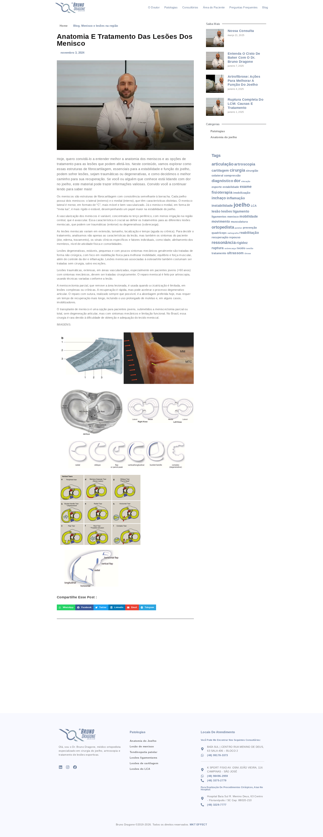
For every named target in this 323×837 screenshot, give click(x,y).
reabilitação (249, 233)
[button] (66, 607)
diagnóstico (222, 181)
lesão (216, 211)
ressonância (224, 242)
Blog (265, 7)
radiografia (233, 233)
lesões (226, 211)
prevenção (250, 227)
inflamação (236, 198)
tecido (241, 248)
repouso (234, 237)
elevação (245, 181)
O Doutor (154, 7)
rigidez (242, 243)
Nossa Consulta (241, 31)
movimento (221, 221)
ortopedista (223, 227)
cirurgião (252, 170)
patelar (238, 228)
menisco (233, 216)
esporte (217, 186)
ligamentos (219, 216)
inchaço (219, 198)
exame (246, 187)
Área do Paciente (214, 7)
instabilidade (222, 205)
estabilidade (231, 186)
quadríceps (219, 232)
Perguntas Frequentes (243, 7)
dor (237, 180)
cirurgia (237, 170)
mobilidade (248, 216)
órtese (247, 253)
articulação (222, 164)
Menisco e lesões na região (99, 25)
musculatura (239, 221)
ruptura (218, 248)
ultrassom (235, 253)
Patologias (171, 7)
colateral (217, 175)
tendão (249, 248)
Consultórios (190, 7)
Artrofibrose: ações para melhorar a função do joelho (244, 80)
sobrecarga (230, 248)
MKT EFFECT (198, 824)
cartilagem (220, 170)
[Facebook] (75, 767)
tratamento (219, 253)
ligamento (241, 211)
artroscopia (244, 164)
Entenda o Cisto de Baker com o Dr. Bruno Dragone (244, 57)
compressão (232, 175)
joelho (242, 205)
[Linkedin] (60, 767)
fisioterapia (222, 192)
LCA (254, 205)
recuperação (220, 237)
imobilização (241, 192)
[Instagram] (68, 767)
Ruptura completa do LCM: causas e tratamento (245, 103)
